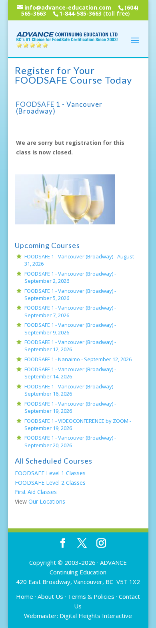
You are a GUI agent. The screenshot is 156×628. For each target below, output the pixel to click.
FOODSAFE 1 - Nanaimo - (78, 359)
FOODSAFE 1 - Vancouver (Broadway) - (70, 345)
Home (24, 596)
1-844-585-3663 (80, 13)
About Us (50, 596)
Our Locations (46, 501)
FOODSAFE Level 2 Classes (50, 482)
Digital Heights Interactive (96, 616)
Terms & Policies (91, 596)
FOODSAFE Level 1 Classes (50, 473)
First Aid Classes (36, 492)
